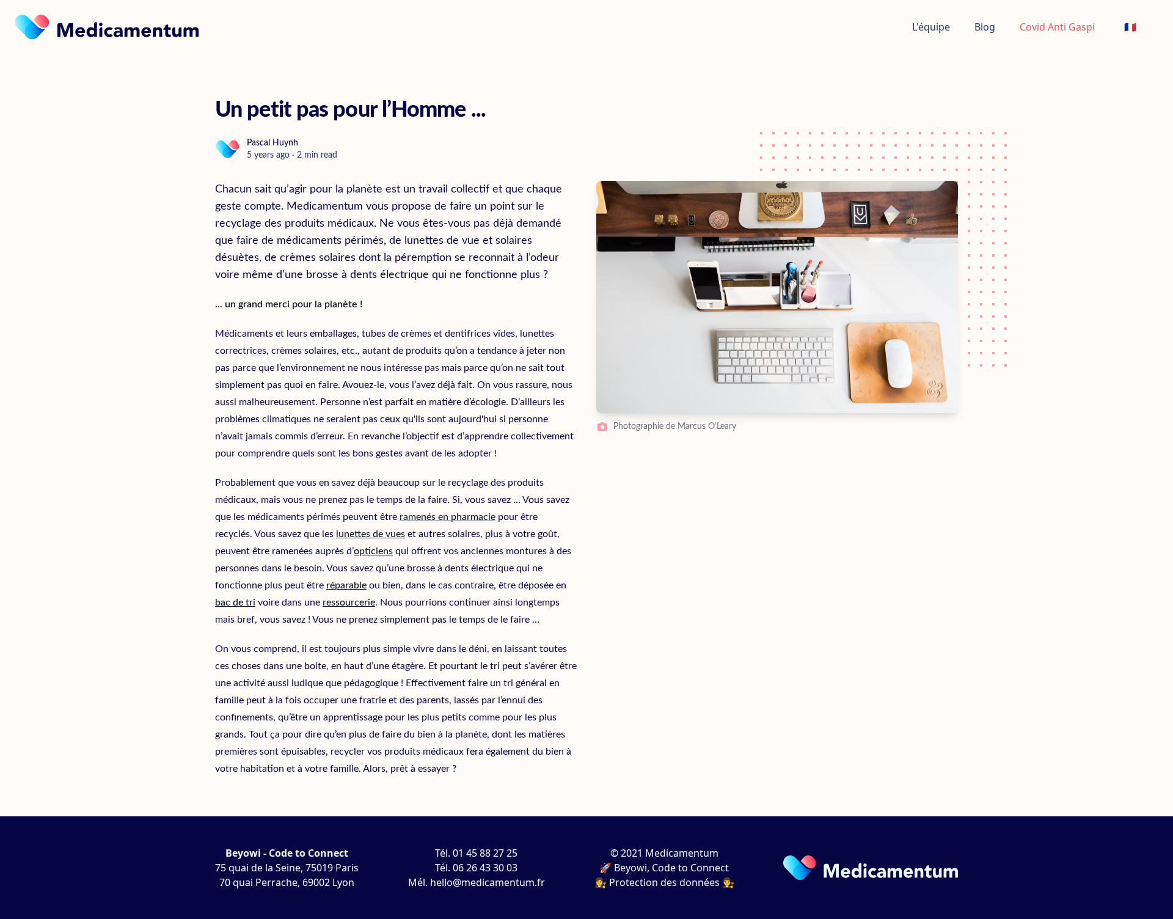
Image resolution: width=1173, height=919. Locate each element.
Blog (984, 27)
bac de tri (235, 602)
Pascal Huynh (272, 143)
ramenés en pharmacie (447, 517)
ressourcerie (349, 602)
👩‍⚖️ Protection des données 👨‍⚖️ (664, 882)
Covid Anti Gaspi (1057, 27)
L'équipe (931, 27)
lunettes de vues (370, 534)
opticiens (373, 551)
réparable (346, 585)
